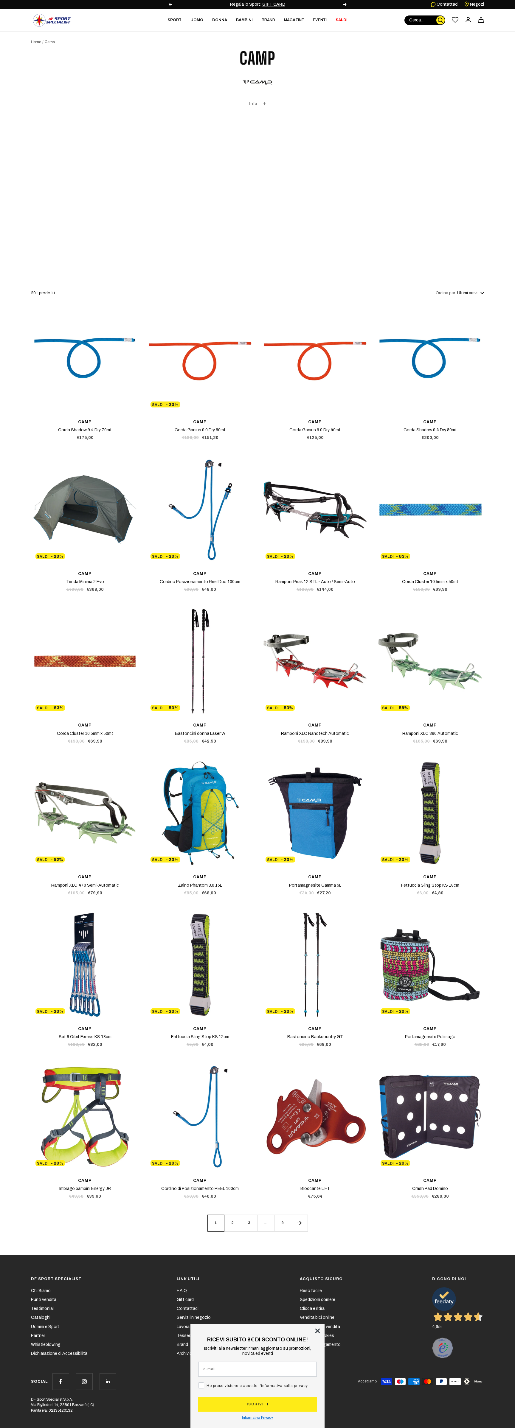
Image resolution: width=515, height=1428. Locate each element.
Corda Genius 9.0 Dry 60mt (200, 430)
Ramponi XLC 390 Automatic (430, 733)
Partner (38, 1335)
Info (253, 103)
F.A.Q (182, 1290)
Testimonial (42, 1308)
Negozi (476, 4)
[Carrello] (481, 20)
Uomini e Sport (45, 1326)
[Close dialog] (317, 1330)
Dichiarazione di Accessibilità (59, 1353)
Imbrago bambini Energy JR (85, 1188)
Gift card (185, 1299)
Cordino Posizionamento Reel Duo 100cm (200, 581)
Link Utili (188, 1279)
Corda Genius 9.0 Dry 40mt (315, 430)
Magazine (294, 20)
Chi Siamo (41, 1290)
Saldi (342, 20)
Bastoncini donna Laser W (200, 733)
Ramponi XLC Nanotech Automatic (315, 733)
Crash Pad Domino (430, 1188)
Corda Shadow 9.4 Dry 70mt (85, 430)
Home (36, 42)
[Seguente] (299, 1223)
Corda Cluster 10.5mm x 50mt (430, 581)
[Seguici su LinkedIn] (108, 1381)
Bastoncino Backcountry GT (315, 1037)
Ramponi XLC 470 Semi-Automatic (85, 885)
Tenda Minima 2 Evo (85, 581)
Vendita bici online (317, 1317)
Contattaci (447, 4)
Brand (268, 20)
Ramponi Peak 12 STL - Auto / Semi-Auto (315, 581)
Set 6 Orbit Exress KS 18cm (85, 1037)
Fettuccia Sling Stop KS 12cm (200, 1037)
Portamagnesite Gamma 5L (315, 885)
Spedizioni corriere (317, 1299)
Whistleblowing (46, 1344)
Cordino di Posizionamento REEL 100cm (200, 1188)
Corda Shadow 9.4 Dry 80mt (430, 430)
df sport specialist (56, 1279)
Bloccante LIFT (315, 1188)
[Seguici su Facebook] (60, 1381)
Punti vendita (43, 1299)
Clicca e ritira (312, 1308)
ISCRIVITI (258, 1404)
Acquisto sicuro (321, 1279)
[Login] (468, 20)
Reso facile (311, 1290)
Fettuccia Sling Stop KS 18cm (430, 885)
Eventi (320, 20)
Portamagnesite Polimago (430, 1037)
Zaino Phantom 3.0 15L (200, 885)
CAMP (85, 422)
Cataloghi (40, 1317)
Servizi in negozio (194, 1317)
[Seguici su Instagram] (84, 1381)
